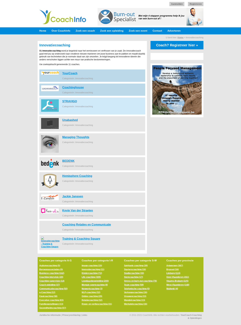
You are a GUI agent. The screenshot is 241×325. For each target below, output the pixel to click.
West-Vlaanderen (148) (177, 285)
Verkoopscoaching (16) (135, 292)
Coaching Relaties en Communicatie (86, 224)
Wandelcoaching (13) (134, 300)
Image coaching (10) (92, 265)
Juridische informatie (50, 315)
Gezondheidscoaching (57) (52, 308)
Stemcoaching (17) (133, 277)
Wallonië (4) (172, 288)
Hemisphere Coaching (77, 175)
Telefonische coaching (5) (137, 288)
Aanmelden (177, 4)
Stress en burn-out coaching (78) (140, 281)
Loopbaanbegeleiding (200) (95, 281)
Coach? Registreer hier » (177, 45)
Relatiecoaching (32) (92, 300)
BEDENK (68, 160)
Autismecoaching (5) (49, 265)
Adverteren (174, 30)
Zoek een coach (85, 30)
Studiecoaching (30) (134, 273)
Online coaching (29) (92, 296)
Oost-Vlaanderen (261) (177, 277)
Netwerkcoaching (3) (92, 288)
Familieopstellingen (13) (51, 304)
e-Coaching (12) (47, 292)
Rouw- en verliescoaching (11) (97, 304)
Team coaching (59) (134, 285)
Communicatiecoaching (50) (53, 288)
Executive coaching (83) (51, 300)
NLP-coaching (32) (91, 292)
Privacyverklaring (71, 315)
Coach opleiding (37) (49, 285)
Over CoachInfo (61, 30)
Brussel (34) (172, 269)
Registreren (196, 4)
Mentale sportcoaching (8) (95, 285)
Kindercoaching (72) (92, 273)
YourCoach (69, 73)
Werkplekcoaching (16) (135, 304)
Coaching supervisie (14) (51, 281)
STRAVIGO (69, 101)
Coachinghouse (73, 87)
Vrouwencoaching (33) (135, 296)
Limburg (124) (173, 273)
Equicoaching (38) (48, 296)
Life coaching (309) (91, 277)
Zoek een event (138, 30)
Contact (157, 30)
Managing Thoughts (75, 137)
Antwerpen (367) (174, 265)
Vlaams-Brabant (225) (177, 281)
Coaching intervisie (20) (51, 277)
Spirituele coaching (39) (136, 265)
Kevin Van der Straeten (77, 210)
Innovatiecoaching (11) (93, 269)
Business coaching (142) (51, 273)
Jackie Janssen (72, 196)
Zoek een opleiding (111, 30)
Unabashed (70, 120)
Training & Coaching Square (81, 238)
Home (42, 30)
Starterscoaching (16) (135, 269)
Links (84, 315)
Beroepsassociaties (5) (51, 269)
